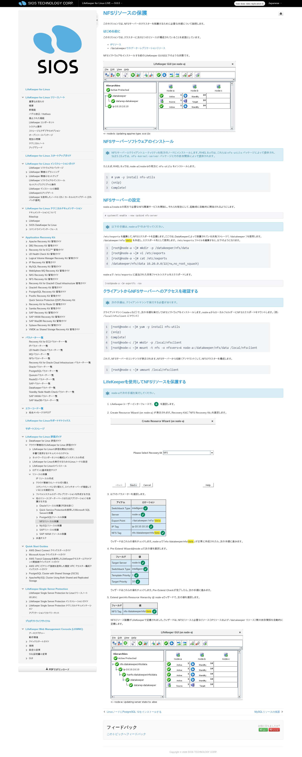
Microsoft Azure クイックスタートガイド (47, 554)
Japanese (274, 3)
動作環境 (33, 637)
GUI (31, 658)
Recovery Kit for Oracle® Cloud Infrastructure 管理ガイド (57, 283)
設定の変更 (34, 650)
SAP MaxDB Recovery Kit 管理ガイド (48, 321)
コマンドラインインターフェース (43, 229)
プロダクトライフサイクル (38, 621)
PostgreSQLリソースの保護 (52, 517)
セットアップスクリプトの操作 (42, 184)
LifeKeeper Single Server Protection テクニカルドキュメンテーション (60, 607)
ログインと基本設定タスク (45, 470)
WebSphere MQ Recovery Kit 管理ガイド (49, 270)
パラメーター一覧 (34, 337)
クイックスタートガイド (39, 641)
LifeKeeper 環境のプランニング (44, 172)
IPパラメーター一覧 (38, 346)
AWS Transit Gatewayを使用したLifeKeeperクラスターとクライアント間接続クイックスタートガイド (60, 560)
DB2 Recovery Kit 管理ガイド (43, 245)
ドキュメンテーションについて (42, 212)
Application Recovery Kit (40, 237)
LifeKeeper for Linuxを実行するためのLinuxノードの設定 (60, 461)
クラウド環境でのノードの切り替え (52, 482)
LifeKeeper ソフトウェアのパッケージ (46, 168)
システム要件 (35, 126)
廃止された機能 (36, 118)
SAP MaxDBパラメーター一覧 (44, 400)
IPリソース (115, 44)
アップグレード (35, 147)
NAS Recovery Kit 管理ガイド (43, 275)
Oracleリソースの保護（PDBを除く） (56, 505)
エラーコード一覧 (34, 408)
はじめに (33, 597)
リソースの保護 (40, 474)
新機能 (32, 110)
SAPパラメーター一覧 (39, 383)
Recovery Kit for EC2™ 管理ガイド (46, 250)
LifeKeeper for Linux (38, 89)
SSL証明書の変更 (38, 654)
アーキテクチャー (37, 633)
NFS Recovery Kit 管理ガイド (43, 279)
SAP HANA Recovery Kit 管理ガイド (47, 317)
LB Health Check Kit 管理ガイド (44, 254)
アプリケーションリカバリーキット (44, 613)
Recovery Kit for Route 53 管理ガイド (47, 304)
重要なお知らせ (36, 101)
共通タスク (41, 538)
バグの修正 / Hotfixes (40, 114)
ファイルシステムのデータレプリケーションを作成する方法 (63, 494)
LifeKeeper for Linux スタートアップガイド (48, 155)
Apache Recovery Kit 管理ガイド (45, 241)
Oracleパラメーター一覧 (40, 366)
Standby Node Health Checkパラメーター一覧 (51, 392)
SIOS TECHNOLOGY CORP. (50, 3)
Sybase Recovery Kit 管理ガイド (45, 325)
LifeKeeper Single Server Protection (47, 589)
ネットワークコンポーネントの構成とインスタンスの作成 (58, 457)
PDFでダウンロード (58, 669)
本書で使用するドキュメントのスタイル (51, 453)
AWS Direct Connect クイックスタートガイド (50, 550)
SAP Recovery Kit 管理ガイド (43, 312)
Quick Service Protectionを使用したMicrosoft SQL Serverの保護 (64, 511)
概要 (31, 105)
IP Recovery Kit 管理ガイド (42, 262)
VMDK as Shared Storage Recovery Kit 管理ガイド (54, 329)
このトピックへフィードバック (126, 734)
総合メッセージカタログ (40, 412)
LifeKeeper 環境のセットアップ (43, 176)
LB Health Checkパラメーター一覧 (46, 350)
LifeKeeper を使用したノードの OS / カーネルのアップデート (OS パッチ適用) (60, 199)
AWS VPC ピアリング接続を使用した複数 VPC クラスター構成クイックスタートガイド (60, 568)
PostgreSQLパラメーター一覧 (43, 371)
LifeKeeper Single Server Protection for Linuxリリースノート (58, 593)
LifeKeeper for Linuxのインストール (50, 466)
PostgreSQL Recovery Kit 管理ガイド (47, 291)
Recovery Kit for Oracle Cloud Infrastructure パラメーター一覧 (60, 362)
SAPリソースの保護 (49, 530)
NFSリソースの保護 (49, 521)
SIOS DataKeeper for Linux (43, 225)
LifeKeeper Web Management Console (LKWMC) (54, 629)
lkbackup (33, 216)
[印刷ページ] (280, 14)
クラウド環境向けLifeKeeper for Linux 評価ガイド (52, 445)
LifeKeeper (34, 221)
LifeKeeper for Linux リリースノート (45, 97)
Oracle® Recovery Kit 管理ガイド (45, 287)
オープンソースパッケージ (41, 135)
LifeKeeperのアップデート (41, 193)
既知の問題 (34, 139)
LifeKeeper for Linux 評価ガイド (44, 436)
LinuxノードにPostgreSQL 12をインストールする (134, 711)
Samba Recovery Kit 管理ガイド (45, 308)
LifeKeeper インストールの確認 (44, 188)
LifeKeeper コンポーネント (41, 122)
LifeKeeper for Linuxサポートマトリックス (48, 420)
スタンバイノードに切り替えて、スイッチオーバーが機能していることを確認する (63, 488)
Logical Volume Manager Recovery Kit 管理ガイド (53, 258)
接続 (31, 645)
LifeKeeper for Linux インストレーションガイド (50, 163)
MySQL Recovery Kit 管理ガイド (45, 266)
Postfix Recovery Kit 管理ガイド (45, 296)
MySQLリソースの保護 (50, 525)
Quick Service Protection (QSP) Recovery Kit (52, 300)
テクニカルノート (36, 143)
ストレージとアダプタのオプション (44, 131)
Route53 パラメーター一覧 (42, 379)
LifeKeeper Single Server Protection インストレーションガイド (58, 601)
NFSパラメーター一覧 (39, 358)
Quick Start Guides (37, 546)
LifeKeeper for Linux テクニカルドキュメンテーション (54, 208)
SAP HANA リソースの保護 (52, 534)
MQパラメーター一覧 (39, 354)
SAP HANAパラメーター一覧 (43, 396)
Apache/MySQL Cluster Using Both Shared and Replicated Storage (58, 579)
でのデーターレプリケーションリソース (145, 48)
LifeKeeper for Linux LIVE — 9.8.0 (101, 3)
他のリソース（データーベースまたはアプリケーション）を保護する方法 (63, 500)
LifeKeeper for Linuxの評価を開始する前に (53, 449)
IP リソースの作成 (44, 478)
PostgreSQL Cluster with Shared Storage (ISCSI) (54, 573)
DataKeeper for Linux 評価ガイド (45, 441)
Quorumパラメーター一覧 (41, 375)
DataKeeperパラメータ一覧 (42, 387)
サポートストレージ (35, 428)
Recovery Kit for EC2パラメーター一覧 (48, 341)
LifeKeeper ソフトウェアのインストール (47, 180)
